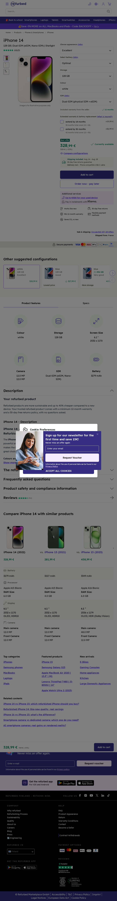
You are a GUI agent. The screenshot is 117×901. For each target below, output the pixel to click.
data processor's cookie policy (38, 450)
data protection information (55, 447)
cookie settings (83, 444)
